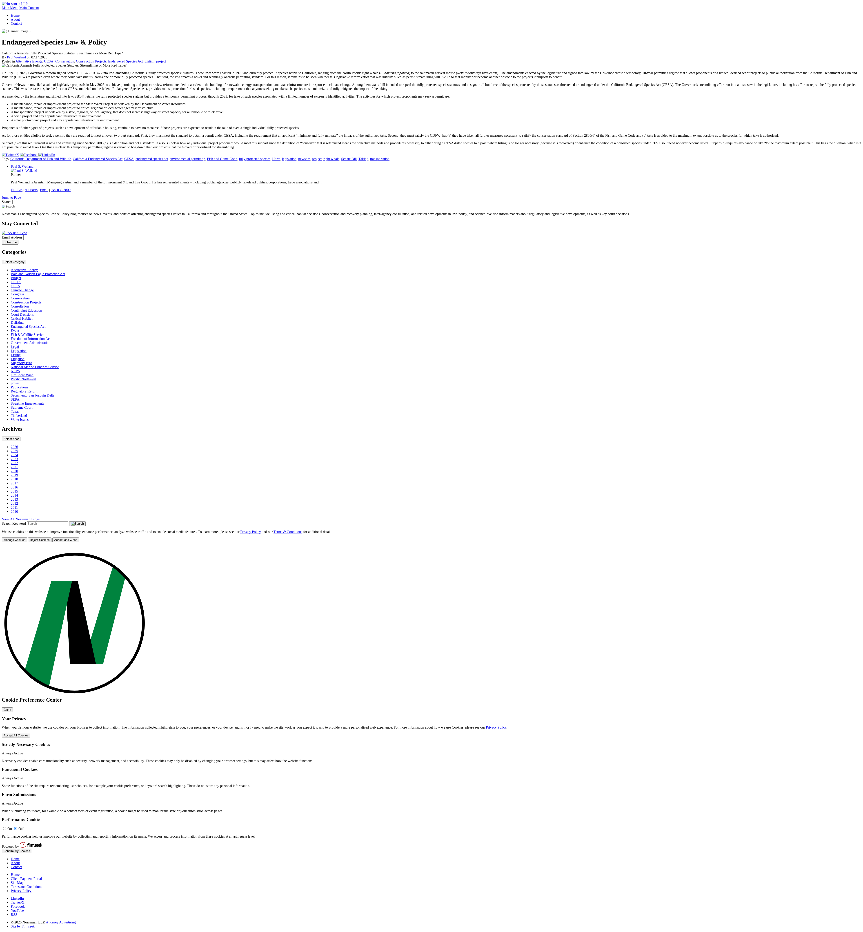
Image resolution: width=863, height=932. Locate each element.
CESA (48, 61)
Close (7, 709)
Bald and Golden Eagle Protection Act (38, 274)
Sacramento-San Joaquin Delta (32, 395)
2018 (14, 479)
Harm (276, 159)
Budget (16, 278)
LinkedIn (17, 898)
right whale (331, 159)
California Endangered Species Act (97, 159)
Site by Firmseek (23, 926)
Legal (15, 347)
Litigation (17, 359)
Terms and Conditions (26, 887)
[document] (431, 700)
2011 (14, 507)
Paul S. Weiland (22, 166)
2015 (14, 491)
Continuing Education (26, 310)
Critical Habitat (21, 318)
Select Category (14, 262)
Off (20, 829)
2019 (14, 475)
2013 (14, 499)
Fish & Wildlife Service (27, 335)
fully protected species (254, 159)
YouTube (17, 910)
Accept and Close (65, 540)
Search (6, 202)
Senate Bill (349, 159)
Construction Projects (91, 61)
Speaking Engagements (27, 403)
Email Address (12, 237)
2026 (14, 447)
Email (44, 190)
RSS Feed (19, 233)
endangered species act (152, 159)
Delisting (17, 322)
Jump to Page (11, 197)
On (9, 829)
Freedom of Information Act (31, 339)
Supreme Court (21, 407)
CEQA (16, 282)
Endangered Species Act (125, 61)
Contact (16, 23)
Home (15, 15)
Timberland (19, 415)
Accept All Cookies (16, 735)
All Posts (31, 190)
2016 (14, 487)
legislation (289, 159)
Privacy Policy (250, 532)
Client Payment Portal (26, 879)
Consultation (20, 306)
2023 (14, 459)
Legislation (19, 351)
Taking (363, 159)
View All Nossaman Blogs (21, 519)
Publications (19, 387)
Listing (149, 61)
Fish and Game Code (222, 159)
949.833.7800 (61, 190)
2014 (14, 495)
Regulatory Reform (24, 391)
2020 (14, 471)
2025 (14, 451)
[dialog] (431, 536)
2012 (14, 503)
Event (15, 330)
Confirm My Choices (17, 851)
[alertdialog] (431, 700)
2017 (14, 483)
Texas (15, 411)
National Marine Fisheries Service (35, 367)
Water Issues (20, 419)
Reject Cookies (40, 540)
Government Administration (30, 343)
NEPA (15, 371)
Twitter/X (17, 902)
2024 (14, 455)
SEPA (15, 399)
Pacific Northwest (23, 379)
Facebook (18, 906)
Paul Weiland (16, 57)
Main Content (29, 8)
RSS (14, 914)
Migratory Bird (21, 363)
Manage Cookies (14, 540)
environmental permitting (187, 159)
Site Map (17, 883)
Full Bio (16, 190)
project (161, 61)
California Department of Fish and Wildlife (40, 159)
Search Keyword (14, 523)
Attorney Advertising (61, 922)
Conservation (64, 61)
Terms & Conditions (288, 532)
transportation (379, 159)
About (15, 19)
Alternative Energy (29, 61)
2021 (14, 467)
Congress (17, 294)
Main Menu (10, 8)
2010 (14, 511)
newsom (304, 159)
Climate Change (22, 290)
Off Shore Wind (22, 375)
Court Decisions (22, 314)
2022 (14, 463)
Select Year (11, 439)
